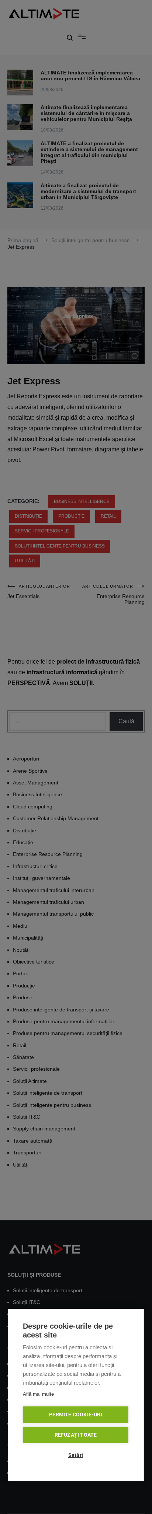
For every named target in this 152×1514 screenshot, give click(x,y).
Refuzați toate (76, 1435)
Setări (75, 1455)
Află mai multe (38, 1394)
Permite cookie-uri (75, 1414)
